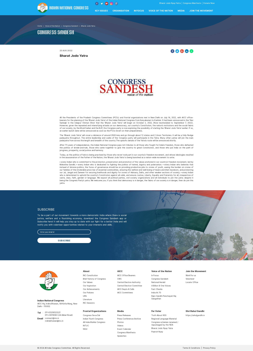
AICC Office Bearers (126, 275)
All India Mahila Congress (94, 322)
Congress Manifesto (192, 3)
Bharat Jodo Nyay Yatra (170, 3)
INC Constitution (90, 275)
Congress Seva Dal (91, 315)
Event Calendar (124, 329)
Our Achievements (91, 289)
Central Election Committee (129, 286)
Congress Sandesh (70, 26)
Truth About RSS (158, 315)
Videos (120, 326)
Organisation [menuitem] (121, 11)
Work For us (191, 275)
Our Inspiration (89, 286)
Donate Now (209, 3)
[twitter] (176, 51)
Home (39, 26)
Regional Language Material (164, 319)
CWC (119, 279)
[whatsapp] (191, 51)
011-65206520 (51, 312)
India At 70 (156, 293)
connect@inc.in (52, 318)
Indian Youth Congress (93, 319)
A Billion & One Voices (161, 286)
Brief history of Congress (94, 279)
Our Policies (88, 293)
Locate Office (192, 282)
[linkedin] (186, 51)
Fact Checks (157, 289)
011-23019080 (51, 315)
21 (59, 312)
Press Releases (124, 315)
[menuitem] (101, 11)
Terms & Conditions (191, 348)
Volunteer (190, 279)
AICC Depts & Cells (125, 289)
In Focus (155, 275)
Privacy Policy (209, 348)
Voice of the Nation (161, 11)
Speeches (121, 336)
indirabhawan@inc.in (54, 321)
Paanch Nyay (157, 332)
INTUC (86, 326)
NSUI (85, 329)
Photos (120, 322)
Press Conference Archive (129, 319)
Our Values (88, 282)
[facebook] (172, 51)
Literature (87, 299)
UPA (85, 296)
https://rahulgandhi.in (195, 315)
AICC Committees (125, 293)
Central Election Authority (129, 282)
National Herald (158, 282)
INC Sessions (89, 303)
